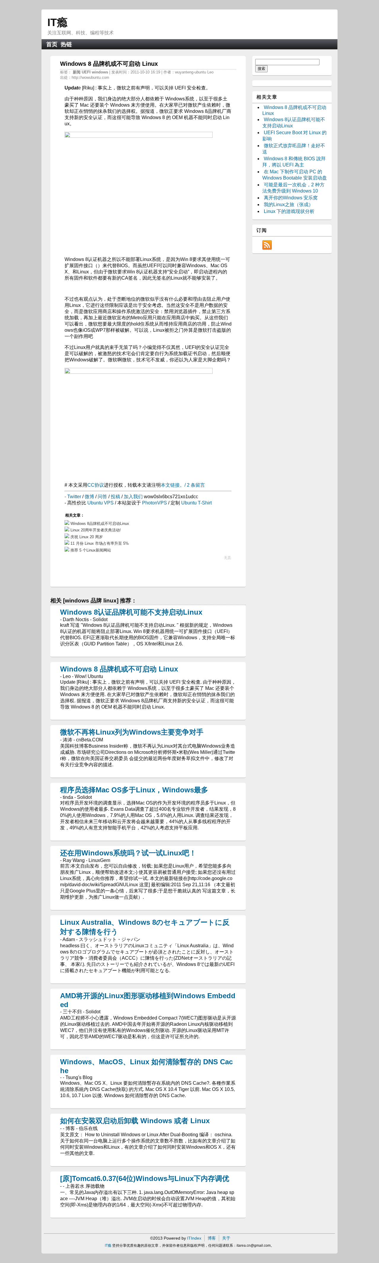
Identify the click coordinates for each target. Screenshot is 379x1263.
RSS (267, 245)
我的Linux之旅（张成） (288, 204)
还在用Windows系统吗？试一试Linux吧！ (128, 853)
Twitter (74, 496)
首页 (51, 44)
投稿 (115, 496)
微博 (89, 496)
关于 (226, 1238)
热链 (66, 44)
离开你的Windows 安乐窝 (291, 197)
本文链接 (170, 485)
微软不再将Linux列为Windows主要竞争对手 (131, 732)
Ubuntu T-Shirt (196, 502)
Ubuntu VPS (100, 502)
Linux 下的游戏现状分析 (289, 211)
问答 (102, 496)
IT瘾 (57, 22)
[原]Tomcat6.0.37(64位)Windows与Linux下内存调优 (144, 1178)
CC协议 (95, 485)
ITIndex (194, 1238)
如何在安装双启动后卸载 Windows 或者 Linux (135, 1121)
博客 (212, 1238)
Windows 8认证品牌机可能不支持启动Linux (131, 612)
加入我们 (133, 496)
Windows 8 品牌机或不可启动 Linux (119, 669)
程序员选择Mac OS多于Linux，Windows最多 (134, 790)
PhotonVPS (154, 502)
